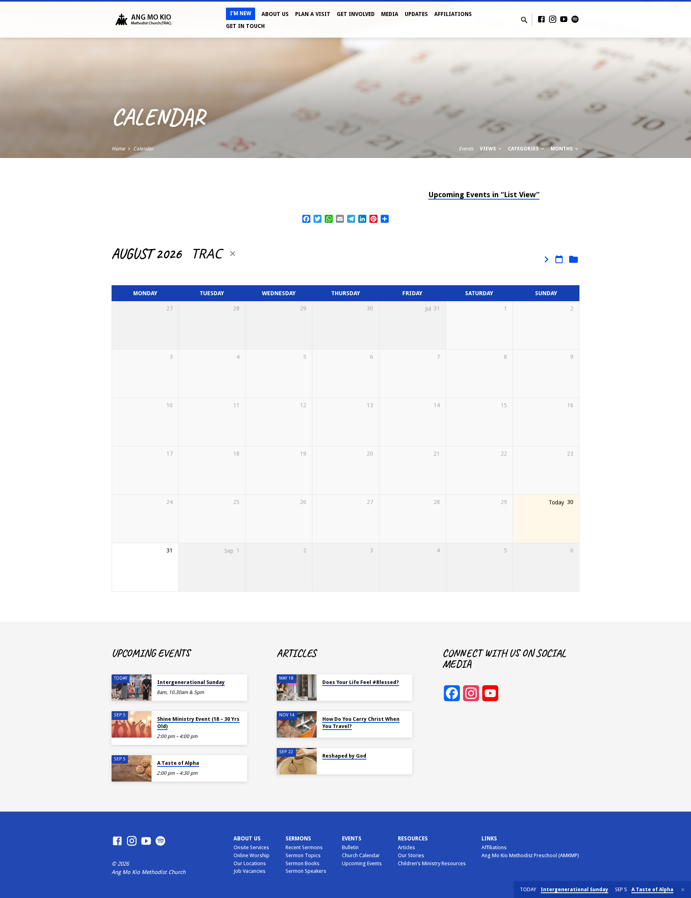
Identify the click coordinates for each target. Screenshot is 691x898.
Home (118, 149)
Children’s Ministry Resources (432, 863)
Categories (524, 149)
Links (489, 838)
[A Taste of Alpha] (132, 768)
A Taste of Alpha (178, 763)
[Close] (682, 890)
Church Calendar (361, 855)
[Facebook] (541, 19)
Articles (406, 847)
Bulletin (350, 847)
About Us (275, 14)
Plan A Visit (312, 14)
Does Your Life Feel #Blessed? (360, 682)
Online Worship (252, 855)
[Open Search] (524, 20)
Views (488, 149)
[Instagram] (552, 19)
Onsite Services (251, 847)
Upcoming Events (362, 863)
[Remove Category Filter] (232, 254)
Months (562, 149)
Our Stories (411, 855)
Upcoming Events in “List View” (483, 194)
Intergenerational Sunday (191, 682)
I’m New (240, 13)
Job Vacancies (250, 871)
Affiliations (453, 14)
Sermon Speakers (306, 871)
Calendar (143, 149)
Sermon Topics (303, 855)
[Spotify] (575, 19)
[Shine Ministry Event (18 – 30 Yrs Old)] (132, 724)
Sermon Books (303, 863)
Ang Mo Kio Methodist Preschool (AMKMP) (530, 855)
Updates (416, 14)
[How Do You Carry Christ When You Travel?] (297, 724)
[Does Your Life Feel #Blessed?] (297, 687)
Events (466, 149)
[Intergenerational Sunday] (132, 687)
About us (247, 838)
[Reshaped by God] (297, 761)
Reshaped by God (344, 756)
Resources (413, 838)
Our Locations (250, 863)
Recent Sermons (304, 847)
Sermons (298, 838)
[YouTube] (563, 19)
